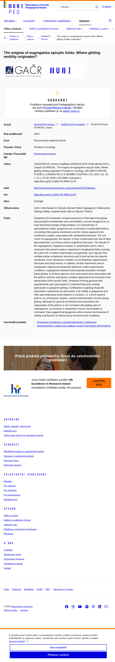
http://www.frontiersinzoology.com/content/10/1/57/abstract (64, 188)
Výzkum (9, 508)
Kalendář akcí (10, 431)
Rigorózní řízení (11, 460)
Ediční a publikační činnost (43, 28)
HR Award (8, 533)
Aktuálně (11, 419)
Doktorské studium (12, 465)
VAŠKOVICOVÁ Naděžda (73, 124)
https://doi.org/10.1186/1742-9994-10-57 (55, 194)
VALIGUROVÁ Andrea (44, 124)
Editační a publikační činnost (17, 520)
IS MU (40, 589)
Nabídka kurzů (11, 499)
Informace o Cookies (63, 589)
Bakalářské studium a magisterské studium (24, 451)
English (106, 6)
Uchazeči (11, 444)
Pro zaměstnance (12, 495)
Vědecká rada (74, 28)
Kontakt (7, 568)
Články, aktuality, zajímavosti (17, 426)
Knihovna (16, 589)
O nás (8, 543)
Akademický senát (12, 554)
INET (48, 589)
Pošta (6, 589)
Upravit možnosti (17, 641)
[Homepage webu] (26, 7)
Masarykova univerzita (21, 606)
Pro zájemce (10, 486)
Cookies (24, 610)
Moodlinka (29, 589)
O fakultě (8, 550)
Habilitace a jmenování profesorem (20, 529)
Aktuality (8, 481)
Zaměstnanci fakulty (13, 563)
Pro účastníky (10, 490)
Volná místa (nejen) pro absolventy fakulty (23, 435)
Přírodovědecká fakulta (45, 154)
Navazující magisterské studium (19, 456)
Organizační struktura (14, 559)
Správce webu (10, 610)
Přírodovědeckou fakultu (56, 107)
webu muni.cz (71, 111)
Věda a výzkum (13, 28)
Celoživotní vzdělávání (25, 474)
